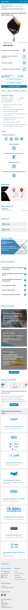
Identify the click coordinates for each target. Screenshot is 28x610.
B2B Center (15, 387)
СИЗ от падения (9, 5)
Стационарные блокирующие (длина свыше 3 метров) (12, 8)
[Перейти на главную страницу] (5, 2)
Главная (2, 5)
